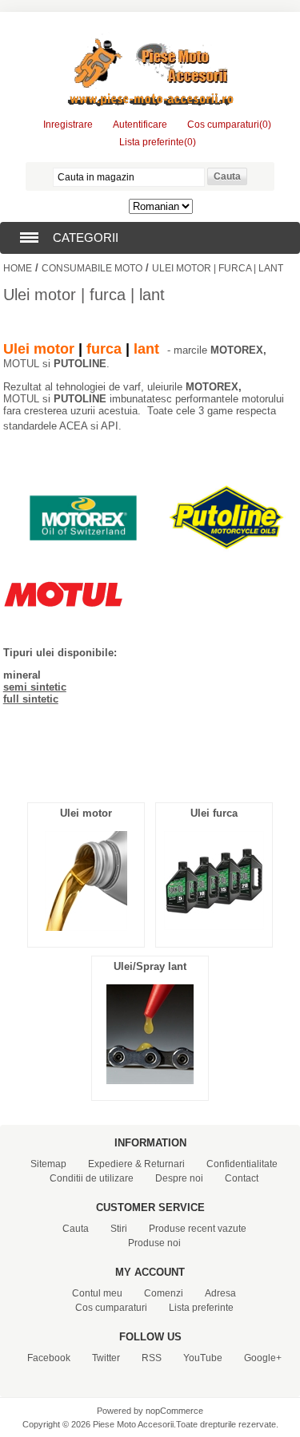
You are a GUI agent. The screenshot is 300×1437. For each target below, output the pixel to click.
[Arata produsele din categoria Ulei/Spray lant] (150, 1080)
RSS (152, 1358)
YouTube (202, 1358)
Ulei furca (214, 813)
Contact (241, 1178)
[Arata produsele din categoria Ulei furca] (214, 926)
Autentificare (140, 124)
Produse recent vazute (197, 1228)
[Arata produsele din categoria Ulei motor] (86, 926)
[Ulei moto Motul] (63, 630)
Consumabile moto (92, 268)
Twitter (106, 1358)
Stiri (118, 1228)
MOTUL (21, 364)
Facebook (48, 1358)
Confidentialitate (242, 1164)
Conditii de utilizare (92, 1178)
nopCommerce (174, 1410)
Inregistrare (68, 124)
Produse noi (154, 1243)
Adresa (220, 1293)
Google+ (263, 1358)
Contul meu (97, 1293)
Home (17, 268)
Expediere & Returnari (136, 1164)
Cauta (75, 1228)
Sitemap (48, 1164)
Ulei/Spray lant (150, 966)
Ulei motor (86, 813)
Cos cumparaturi (111, 1307)
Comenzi (163, 1293)
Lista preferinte (201, 1307)
